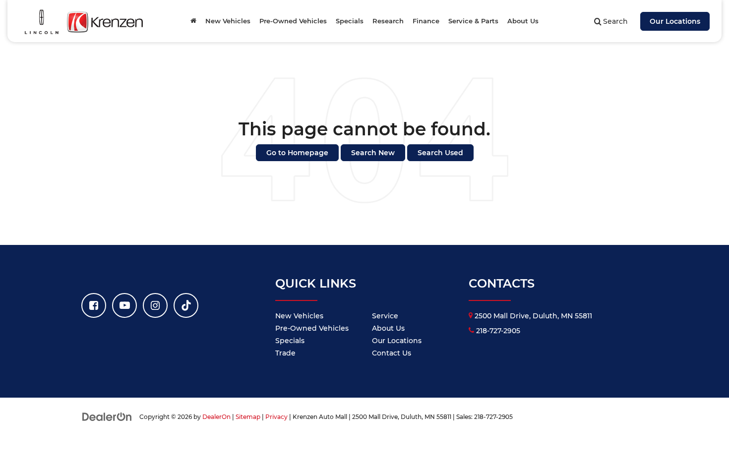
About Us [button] (523, 21)
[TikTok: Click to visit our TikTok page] (186, 305)
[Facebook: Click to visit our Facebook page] (93, 305)
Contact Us (391, 353)
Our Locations (675, 21)
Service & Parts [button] (473, 21)
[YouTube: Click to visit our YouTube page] (124, 305)
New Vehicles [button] (227, 21)
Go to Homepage (297, 152)
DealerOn (216, 416)
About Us (388, 328)
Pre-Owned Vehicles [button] (293, 21)
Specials (289, 340)
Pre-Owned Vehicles (312, 328)
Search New (373, 152)
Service (385, 315)
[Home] (193, 21)
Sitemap (248, 416)
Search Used (440, 152)
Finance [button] (426, 21)
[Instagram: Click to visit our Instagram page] (155, 305)
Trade (285, 353)
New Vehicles (299, 315)
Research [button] (388, 21)
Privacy (276, 416)
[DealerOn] (107, 416)
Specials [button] (350, 21)
